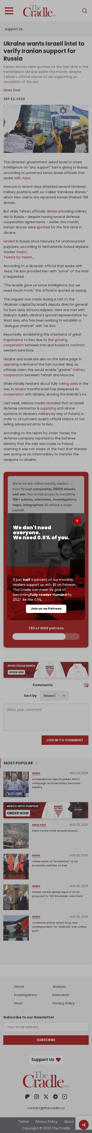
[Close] (77, 521)
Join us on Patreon (46, 609)
